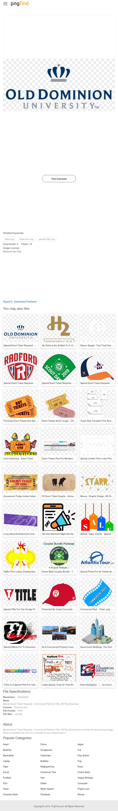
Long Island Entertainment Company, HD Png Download (31, 533)
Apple (80, 744)
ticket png (9, 239)
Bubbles (44, 760)
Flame (43, 744)
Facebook (45, 794)
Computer (83, 783)
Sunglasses (46, 749)
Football (7, 777)
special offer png (47, 239)
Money (81, 794)
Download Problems (25, 301)
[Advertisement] (59, 37)
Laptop (6, 760)
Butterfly (7, 749)
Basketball (8, 755)
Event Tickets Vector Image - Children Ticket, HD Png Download (73, 420)
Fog (79, 760)
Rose (80, 766)
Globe (43, 783)
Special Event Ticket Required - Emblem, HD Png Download (71, 383)
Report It (7, 301)
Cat (79, 749)
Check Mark (84, 772)
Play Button (83, 755)
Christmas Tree (48, 772)
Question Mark (10, 794)
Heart (6, 744)
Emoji (6, 772)
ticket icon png (26, 239)
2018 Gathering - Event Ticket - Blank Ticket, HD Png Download (35, 458)
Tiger (5, 766)
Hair (42, 777)
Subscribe (45, 755)
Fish (5, 783)
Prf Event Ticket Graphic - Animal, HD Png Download (67, 496)
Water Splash (47, 788)
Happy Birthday (85, 777)
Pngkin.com (84, 788)
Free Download (59, 178)
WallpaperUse (47, 766)
